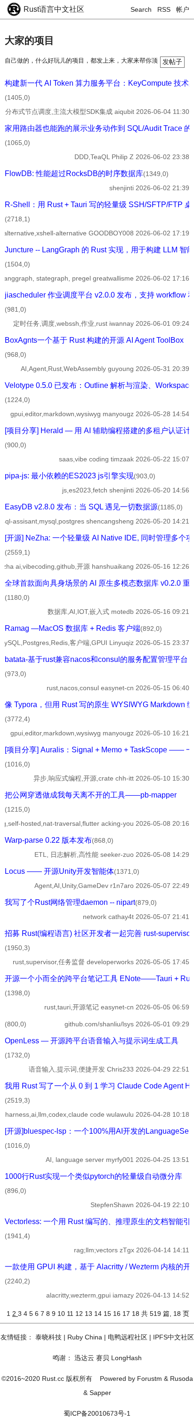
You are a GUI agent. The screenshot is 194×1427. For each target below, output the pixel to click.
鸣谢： (63, 1358)
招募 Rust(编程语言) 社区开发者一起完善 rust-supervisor (99, 933)
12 (80, 1313)
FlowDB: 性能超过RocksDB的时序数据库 (74, 173)
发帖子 (172, 61)
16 (117, 1313)
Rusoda (181, 1378)
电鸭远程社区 (127, 1337)
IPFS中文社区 (173, 1337)
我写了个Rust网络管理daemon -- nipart (70, 902)
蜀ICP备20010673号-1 (97, 1413)
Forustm (149, 1378)
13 (89, 1313)
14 (99, 1313)
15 (108, 1313)
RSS (163, 9)
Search (141, 9)
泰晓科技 (48, 1337)
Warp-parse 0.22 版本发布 (48, 840)
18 (136, 1313)
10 (62, 1313)
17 (127, 1313)
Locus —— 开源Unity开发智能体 (59, 871)
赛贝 (102, 1358)
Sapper (100, 1392)
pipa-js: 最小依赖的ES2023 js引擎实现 (69, 476)
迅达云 (84, 1358)
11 (71, 1313)
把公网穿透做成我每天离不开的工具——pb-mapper (91, 795)
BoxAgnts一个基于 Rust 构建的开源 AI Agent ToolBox (94, 340)
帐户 (182, 9)
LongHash (126, 1358)
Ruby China (84, 1337)
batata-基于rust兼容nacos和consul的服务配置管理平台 (96, 659)
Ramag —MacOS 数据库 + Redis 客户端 (72, 628)
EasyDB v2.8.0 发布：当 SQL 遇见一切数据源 (81, 507)
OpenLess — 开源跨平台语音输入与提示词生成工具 (91, 1041)
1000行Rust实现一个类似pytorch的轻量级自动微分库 (93, 1176)
